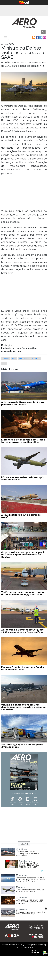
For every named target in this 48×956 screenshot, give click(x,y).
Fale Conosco (38, 945)
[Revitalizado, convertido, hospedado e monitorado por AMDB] (45, 952)
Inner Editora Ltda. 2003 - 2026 (16, 945)
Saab (14, 359)
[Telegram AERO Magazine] (40, 37)
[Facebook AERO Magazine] (37, 37)
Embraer (6, 359)
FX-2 (4, 363)
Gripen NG (36, 359)
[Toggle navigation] (5, 37)
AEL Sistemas (24, 359)
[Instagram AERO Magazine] (44, 37)
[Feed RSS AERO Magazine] (33, 37)
